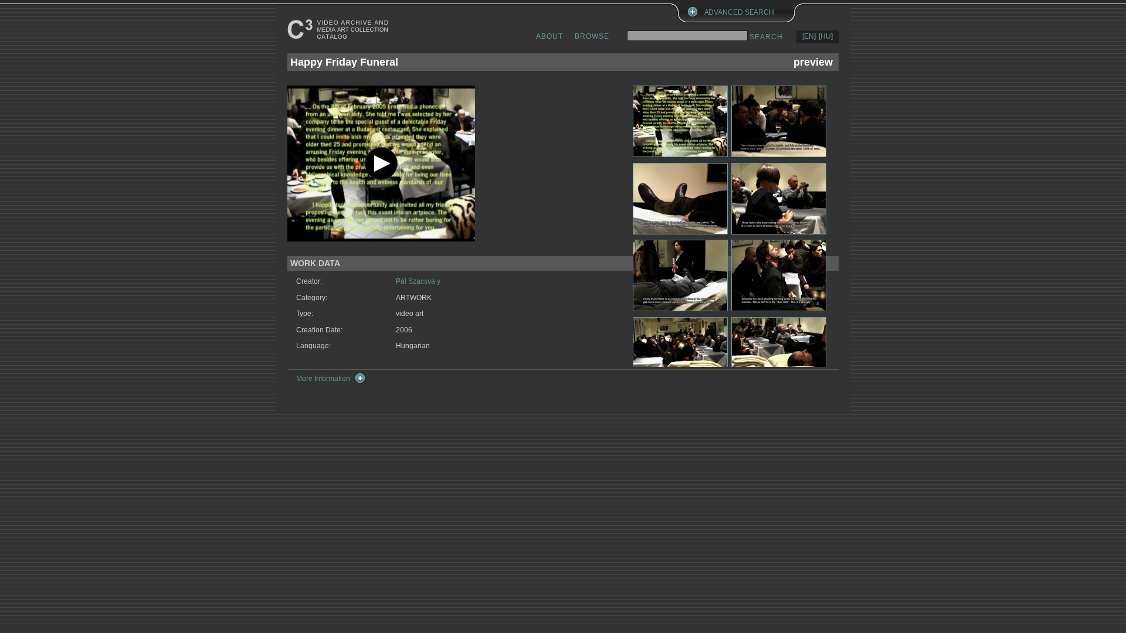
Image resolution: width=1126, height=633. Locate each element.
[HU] (826, 36)
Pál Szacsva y (418, 281)
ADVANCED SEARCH (739, 12)
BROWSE (592, 36)
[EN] (809, 36)
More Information (323, 379)
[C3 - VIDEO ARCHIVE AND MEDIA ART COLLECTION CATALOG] (340, 29)
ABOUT (549, 36)
